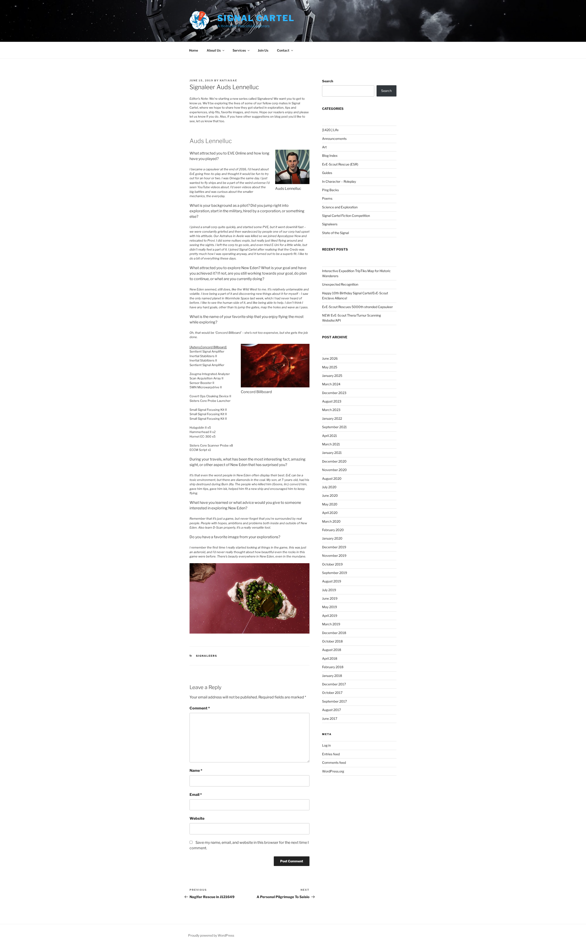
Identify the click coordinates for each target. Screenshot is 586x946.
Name (196, 770)
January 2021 (332, 453)
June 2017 (329, 718)
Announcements (334, 139)
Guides (327, 173)
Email (196, 794)
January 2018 (332, 676)
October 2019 (332, 564)
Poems (327, 198)
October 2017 (332, 693)
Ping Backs (330, 190)
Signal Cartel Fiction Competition (346, 216)
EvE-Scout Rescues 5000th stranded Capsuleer (357, 307)
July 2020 (329, 487)
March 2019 (331, 624)
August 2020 (332, 478)
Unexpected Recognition (340, 284)
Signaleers (206, 655)
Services (239, 50)
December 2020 (334, 461)
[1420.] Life (330, 130)
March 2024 (331, 384)
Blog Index (330, 155)
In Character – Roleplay (339, 181)
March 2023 (331, 410)
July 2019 (329, 590)
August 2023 (331, 401)
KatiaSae (228, 80)
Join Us (263, 50)
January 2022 (332, 418)
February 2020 (333, 530)
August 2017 (331, 710)
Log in (326, 745)
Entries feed (331, 754)
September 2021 (334, 427)
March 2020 (331, 521)
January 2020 (332, 538)
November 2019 (334, 555)
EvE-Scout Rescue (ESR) (340, 164)
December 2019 (334, 547)
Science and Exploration (340, 207)
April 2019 (329, 616)
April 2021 (329, 436)
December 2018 (334, 633)
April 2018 (329, 658)
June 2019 (329, 598)
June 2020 (330, 495)
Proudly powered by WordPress (211, 935)
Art (324, 147)
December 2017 (334, 684)
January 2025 (332, 376)
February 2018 (332, 667)
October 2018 (332, 641)
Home (193, 50)
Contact (283, 50)
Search (327, 81)
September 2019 (334, 573)
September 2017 (334, 701)
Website (197, 818)
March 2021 (331, 444)
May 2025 (329, 367)
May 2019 (329, 607)
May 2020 (329, 504)
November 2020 (334, 470)
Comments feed (334, 762)
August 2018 (331, 650)
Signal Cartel (255, 18)
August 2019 (331, 581)
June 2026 (330, 358)
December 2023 (334, 393)
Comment (200, 708)
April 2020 (330, 513)
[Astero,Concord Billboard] (208, 347)
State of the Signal (335, 233)
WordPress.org (333, 771)
